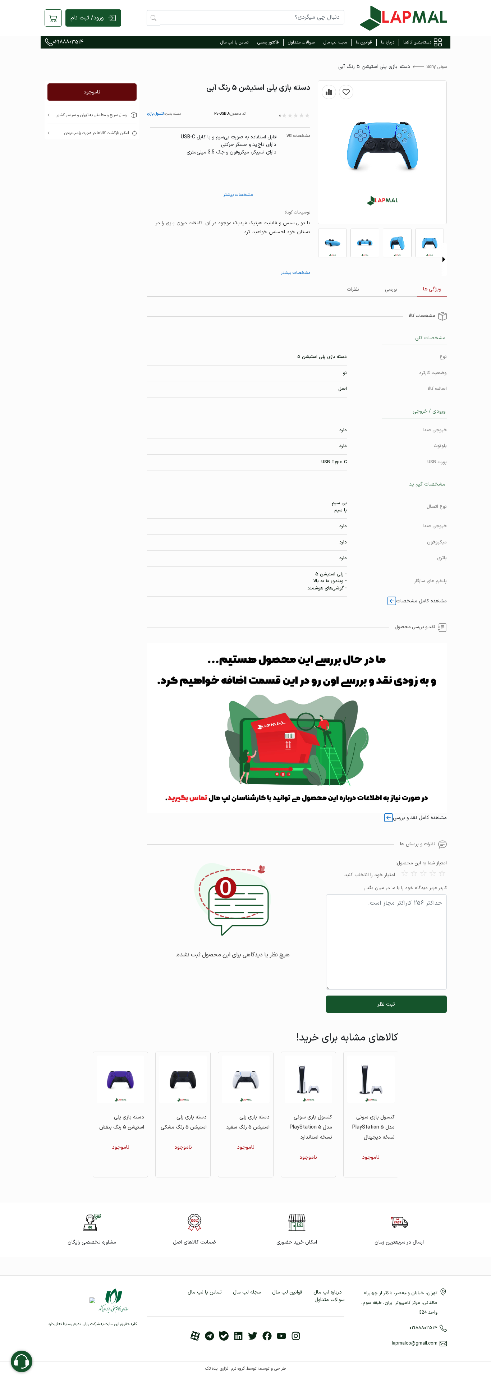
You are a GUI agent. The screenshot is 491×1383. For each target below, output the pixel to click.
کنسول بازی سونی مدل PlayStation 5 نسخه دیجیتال (373, 1127)
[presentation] (444, 259)
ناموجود (91, 92)
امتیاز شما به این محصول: (421, 863)
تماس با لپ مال (234, 42)
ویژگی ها (432, 289)
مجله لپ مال (335, 42)
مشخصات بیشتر (238, 195)
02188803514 (68, 42)
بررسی (391, 289)
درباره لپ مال (327, 1292)
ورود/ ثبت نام (87, 18)
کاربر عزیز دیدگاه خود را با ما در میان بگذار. (405, 888)
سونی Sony (436, 67)
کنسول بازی (155, 113)
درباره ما (387, 42)
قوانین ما (364, 42)
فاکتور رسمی (268, 42)
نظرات (353, 289)
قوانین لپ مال (287, 1292)
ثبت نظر (386, 1004)
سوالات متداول (301, 42)
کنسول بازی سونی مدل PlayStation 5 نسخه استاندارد (311, 1127)
